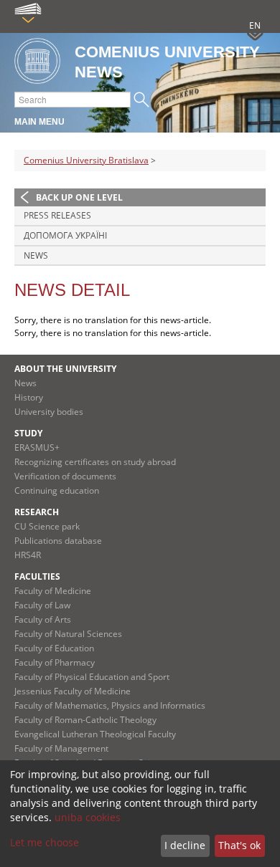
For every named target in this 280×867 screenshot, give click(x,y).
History (28, 397)
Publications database (58, 541)
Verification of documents (65, 476)
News (36, 255)
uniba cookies (88, 817)
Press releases (57, 215)
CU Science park (47, 526)
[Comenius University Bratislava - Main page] (37, 62)
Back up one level (79, 197)
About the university (65, 369)
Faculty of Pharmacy (54, 662)
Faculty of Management (61, 748)
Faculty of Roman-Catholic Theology (85, 720)
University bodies (48, 412)
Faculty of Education (54, 648)
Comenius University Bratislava (86, 160)
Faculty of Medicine (52, 591)
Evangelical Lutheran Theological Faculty (95, 734)
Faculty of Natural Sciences (68, 634)
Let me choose (44, 842)
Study (28, 433)
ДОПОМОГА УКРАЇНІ (65, 235)
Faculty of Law (42, 605)
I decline (184, 845)
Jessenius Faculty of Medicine (72, 691)
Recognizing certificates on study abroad (95, 462)
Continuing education (56, 490)
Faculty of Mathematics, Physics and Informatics (109, 705)
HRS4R (27, 555)
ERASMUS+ (37, 447)
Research (36, 512)
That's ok (239, 845)
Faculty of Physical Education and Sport (91, 677)
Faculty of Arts (42, 619)
